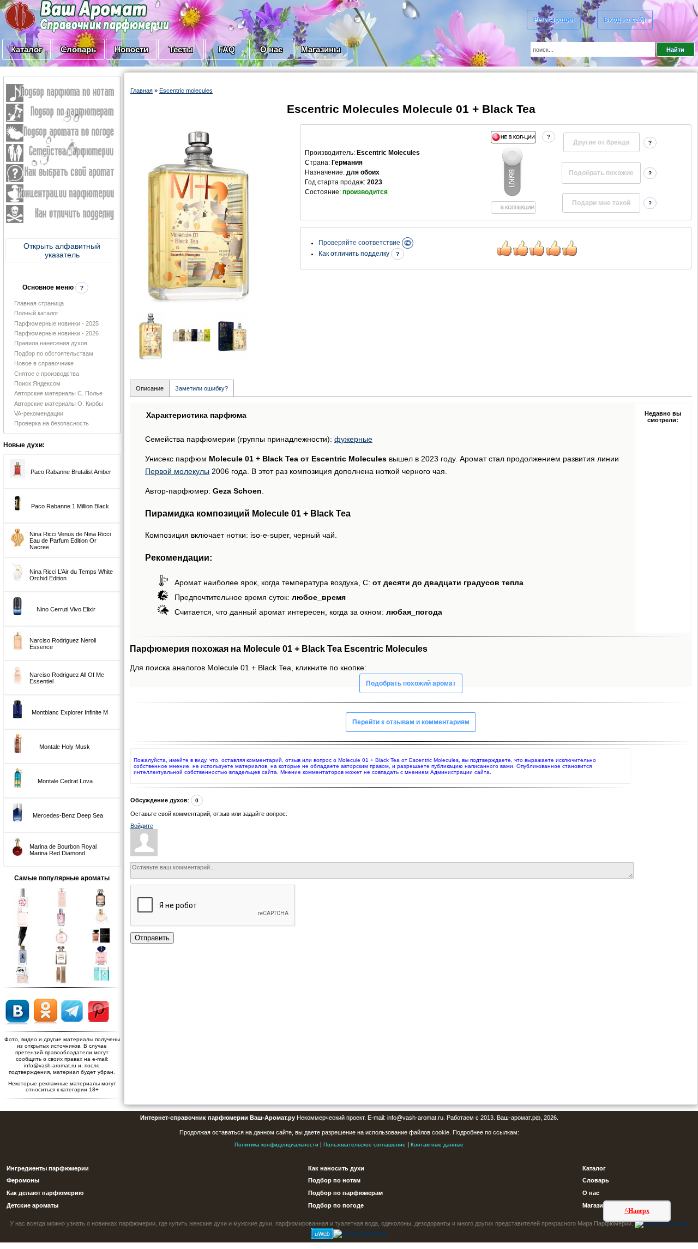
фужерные (353, 439)
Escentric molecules (186, 90)
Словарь (78, 49)
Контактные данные (437, 1145)
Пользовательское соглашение (364, 1145)
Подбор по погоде (336, 1205)
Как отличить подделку (354, 253)
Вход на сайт (625, 19)
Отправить (152, 938)
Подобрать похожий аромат (411, 683)
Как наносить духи (336, 1168)
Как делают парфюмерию (45, 1193)
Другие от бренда (601, 142)
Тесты (181, 49)
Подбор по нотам (334, 1180)
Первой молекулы (177, 471)
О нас (271, 49)
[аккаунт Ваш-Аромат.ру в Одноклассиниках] (45, 1010)
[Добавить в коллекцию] (513, 172)
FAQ (227, 49)
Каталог (26, 49)
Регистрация (553, 19)
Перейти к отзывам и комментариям (411, 722)
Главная (141, 90)
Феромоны (23, 1180)
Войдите (141, 825)
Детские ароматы (32, 1205)
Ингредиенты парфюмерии (48, 1168)
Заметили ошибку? (201, 388)
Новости (131, 49)
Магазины (321, 49)
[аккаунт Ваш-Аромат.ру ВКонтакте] (17, 1010)
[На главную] (60, 16)
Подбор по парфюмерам (345, 1193)
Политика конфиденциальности (276, 1145)
